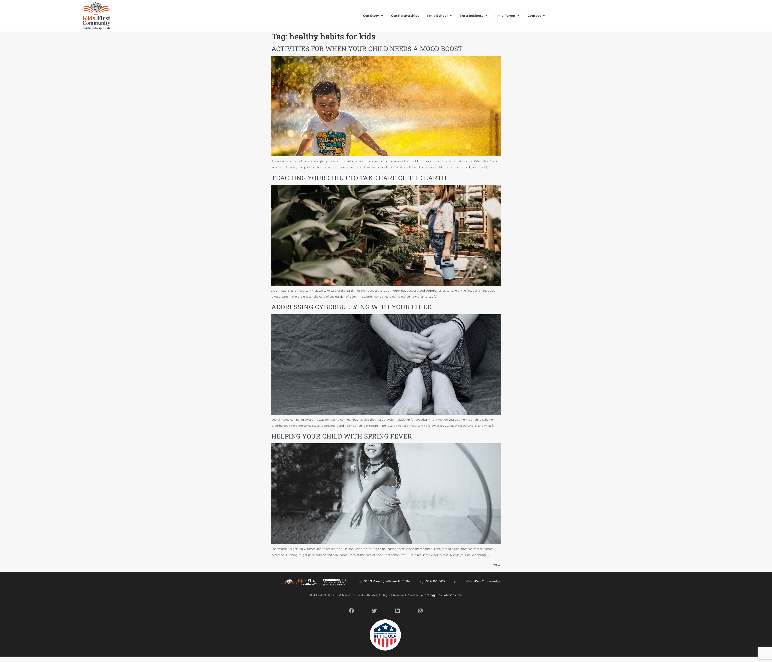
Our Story (371, 15)
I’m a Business (472, 15)
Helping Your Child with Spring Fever (341, 436)
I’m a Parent (505, 15)
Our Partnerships (405, 15)
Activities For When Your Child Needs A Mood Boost (367, 48)
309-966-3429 (436, 581)
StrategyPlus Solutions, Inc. (443, 595)
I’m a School (437, 15)
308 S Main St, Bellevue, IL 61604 (387, 581)
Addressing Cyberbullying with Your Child (351, 306)
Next (495, 565)
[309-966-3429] (421, 582)
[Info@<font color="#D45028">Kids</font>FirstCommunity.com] (456, 582)
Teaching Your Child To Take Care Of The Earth (359, 177)
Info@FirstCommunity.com (483, 581)
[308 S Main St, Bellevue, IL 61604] (359, 582)
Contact (534, 15)
